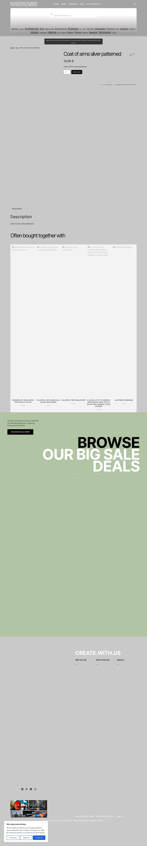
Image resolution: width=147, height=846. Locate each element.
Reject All (26, 837)
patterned (125, 84)
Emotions (111, 29)
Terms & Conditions (65, 820)
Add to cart (77, 72)
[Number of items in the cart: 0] (134, 4)
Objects (70, 32)
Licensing (93, 820)
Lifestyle (52, 32)
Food (117, 29)
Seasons (93, 32)
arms (132, 84)
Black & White (49, 29)
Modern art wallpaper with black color (23, 401)
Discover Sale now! (20, 432)
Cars (81, 29)
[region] (26, 831)
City (84, 29)
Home (12, 48)
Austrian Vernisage (124, 400)
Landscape (43, 32)
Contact (100, 820)
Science (85, 32)
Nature (63, 32)
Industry (132, 29)
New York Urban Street (84, 816)
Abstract (14, 29)
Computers (100, 28)
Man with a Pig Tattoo (104, 816)
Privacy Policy (53, 820)
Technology (104, 32)
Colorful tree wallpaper (73, 400)
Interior (34, 32)
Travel (114, 32)
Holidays (124, 28)
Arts (42, 28)
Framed (120, 816)
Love (59, 32)
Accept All (39, 837)
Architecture (32, 28)
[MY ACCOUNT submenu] (100, 4)
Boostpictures (61, 29)
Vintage (109, 84)
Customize (13, 837)
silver (135, 84)
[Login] (117, 4)
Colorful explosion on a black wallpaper (48, 401)
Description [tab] (17, 209)
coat (129, 84)
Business (73, 28)
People (78, 32)
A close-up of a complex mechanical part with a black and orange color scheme (98, 403)
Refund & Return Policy (81, 820)
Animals (21, 29)
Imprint (44, 820)
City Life (90, 29)
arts (121, 84)
